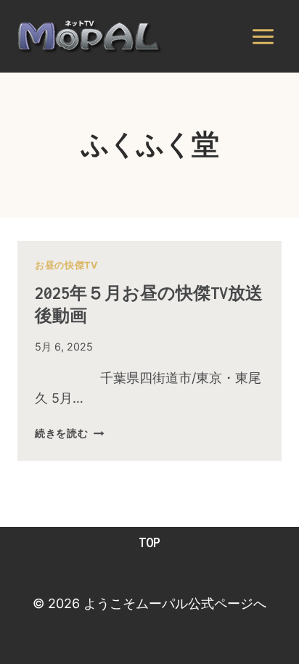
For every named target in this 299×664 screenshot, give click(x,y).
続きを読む (69, 433)
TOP (149, 542)
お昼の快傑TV (66, 265)
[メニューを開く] (263, 36)
